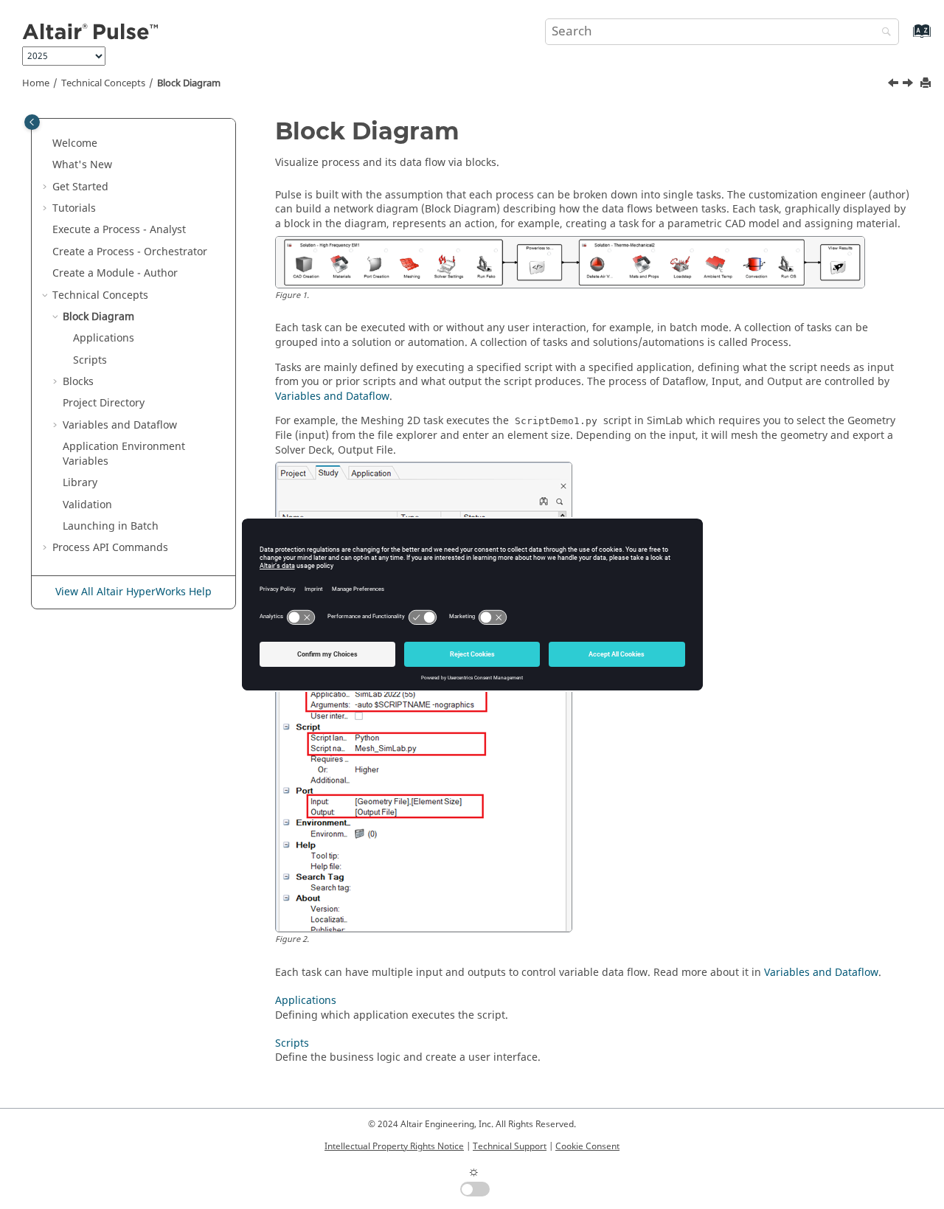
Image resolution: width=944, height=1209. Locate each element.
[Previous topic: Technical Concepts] (894, 85)
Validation (87, 505)
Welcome (74, 143)
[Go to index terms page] (906, 38)
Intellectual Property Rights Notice (394, 1146)
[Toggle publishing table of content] (32, 122)
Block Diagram (189, 83)
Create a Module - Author (115, 273)
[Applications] (909, 85)
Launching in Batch (111, 526)
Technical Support (509, 1146)
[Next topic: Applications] (909, 85)
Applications (103, 338)
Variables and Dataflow (120, 425)
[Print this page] (927, 84)
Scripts (90, 360)
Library (80, 483)
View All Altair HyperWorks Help (133, 592)
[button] (46, 143)
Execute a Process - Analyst (119, 230)
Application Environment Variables (124, 454)
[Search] (882, 32)
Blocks (78, 381)
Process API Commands (110, 547)
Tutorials (74, 208)
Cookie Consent (587, 1146)
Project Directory (104, 403)
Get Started (80, 187)
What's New (82, 165)
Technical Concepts (103, 83)
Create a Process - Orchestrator (129, 252)
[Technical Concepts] (894, 85)
